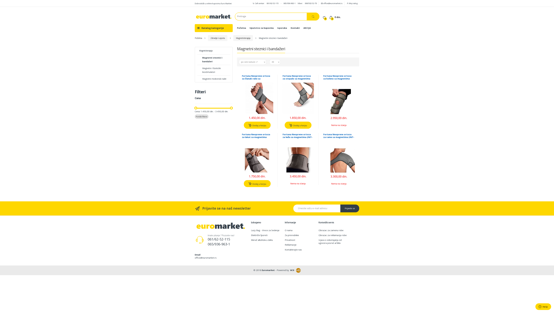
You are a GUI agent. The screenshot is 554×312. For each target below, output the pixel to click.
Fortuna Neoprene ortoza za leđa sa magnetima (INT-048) (297, 137)
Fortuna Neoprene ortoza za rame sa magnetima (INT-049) (338, 137)
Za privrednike (292, 235)
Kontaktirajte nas (293, 249)
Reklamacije (290, 244)
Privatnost (290, 239)
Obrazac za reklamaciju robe (333, 235)
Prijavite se (350, 208)
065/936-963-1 (289, 3)
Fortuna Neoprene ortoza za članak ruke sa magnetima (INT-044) (256, 78)
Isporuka (282, 27)
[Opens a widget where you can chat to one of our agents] (543, 307)
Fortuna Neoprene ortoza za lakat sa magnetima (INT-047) (256, 137)
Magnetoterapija (243, 38)
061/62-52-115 (273, 3)
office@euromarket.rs (332, 3)
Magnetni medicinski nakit (214, 78)
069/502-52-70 (311, 3)
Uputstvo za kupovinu (262, 27)
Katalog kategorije (212, 28)
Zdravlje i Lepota (217, 38)
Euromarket (268, 270)
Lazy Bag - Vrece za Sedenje (265, 230)
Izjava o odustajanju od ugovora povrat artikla (330, 241)
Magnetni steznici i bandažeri (212, 59)
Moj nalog (353, 3)
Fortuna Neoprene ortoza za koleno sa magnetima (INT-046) (337, 78)
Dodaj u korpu (259, 125)
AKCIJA (307, 27)
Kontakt (295, 27)
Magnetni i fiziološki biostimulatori (211, 70)
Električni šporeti (259, 235)
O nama (288, 230)
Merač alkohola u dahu (262, 239)
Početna (241, 27)
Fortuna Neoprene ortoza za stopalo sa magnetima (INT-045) (297, 78)
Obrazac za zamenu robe (331, 230)
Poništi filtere (201, 116)
